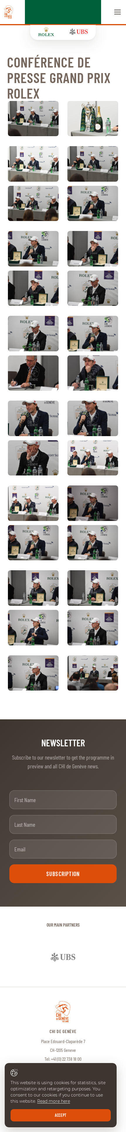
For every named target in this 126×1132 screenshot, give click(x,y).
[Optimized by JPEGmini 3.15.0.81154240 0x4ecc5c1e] (92, 503)
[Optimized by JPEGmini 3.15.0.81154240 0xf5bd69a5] (92, 118)
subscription (63, 873)
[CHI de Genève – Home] (8, 12)
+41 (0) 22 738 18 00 (66, 1059)
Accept (60, 1115)
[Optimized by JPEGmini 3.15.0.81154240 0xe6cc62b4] (33, 203)
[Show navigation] (117, 12)
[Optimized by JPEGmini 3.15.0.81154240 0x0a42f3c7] (33, 164)
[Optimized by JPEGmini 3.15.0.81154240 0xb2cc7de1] (33, 118)
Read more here (53, 1101)
